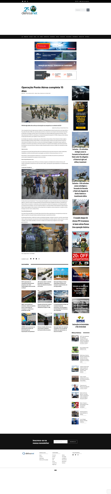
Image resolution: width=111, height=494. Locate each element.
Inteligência (68, 36)
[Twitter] (25, 1)
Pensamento (75, 36)
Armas (41, 36)
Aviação (31, 36)
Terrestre (26, 36)
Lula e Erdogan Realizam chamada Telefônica (83, 420)
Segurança (52, 36)
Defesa (57, 36)
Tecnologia (62, 36)
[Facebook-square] (22, 1)
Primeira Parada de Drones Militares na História (84, 413)
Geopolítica (46, 36)
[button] (31, 259)
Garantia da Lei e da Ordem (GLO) (45, 93)
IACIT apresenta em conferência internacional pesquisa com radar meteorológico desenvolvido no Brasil (28, 284)
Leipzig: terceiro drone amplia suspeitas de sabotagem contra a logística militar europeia (84, 369)
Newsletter (81, 36)
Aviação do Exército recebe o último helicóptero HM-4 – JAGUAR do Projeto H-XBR (45, 306)
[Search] (88, 10)
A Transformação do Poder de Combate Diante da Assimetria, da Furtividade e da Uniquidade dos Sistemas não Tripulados (61, 307)
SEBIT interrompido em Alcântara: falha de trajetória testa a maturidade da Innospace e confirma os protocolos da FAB (28, 307)
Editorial (87, 36)
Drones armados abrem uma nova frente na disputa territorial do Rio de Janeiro (44, 328)
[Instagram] (27, 1)
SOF (38, 36)
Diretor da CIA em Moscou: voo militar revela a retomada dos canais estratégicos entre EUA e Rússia (84, 395)
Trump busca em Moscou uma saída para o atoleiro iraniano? (84, 386)
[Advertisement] (55, 23)
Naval (35, 36)
